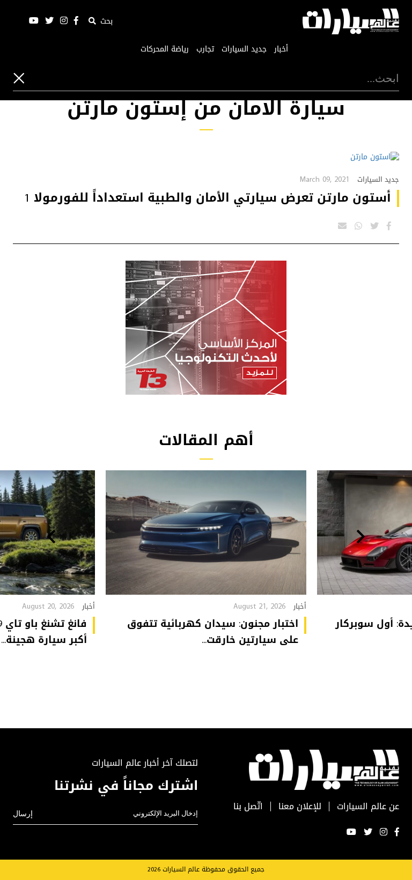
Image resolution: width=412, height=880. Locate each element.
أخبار (281, 49)
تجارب (205, 49)
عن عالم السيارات (368, 807)
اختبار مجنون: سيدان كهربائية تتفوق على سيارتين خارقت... (212, 632)
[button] (361, 538)
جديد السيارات (244, 49)
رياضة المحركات (165, 49)
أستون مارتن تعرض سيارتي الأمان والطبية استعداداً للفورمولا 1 (207, 198)
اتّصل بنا (248, 807)
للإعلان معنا (299, 807)
